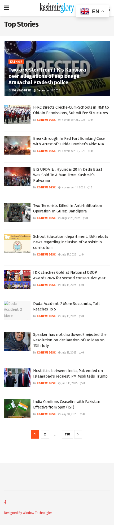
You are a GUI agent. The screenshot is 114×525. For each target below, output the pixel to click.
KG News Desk (21, 90)
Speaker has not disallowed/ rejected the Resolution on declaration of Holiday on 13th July (70, 340)
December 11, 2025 (48, 90)
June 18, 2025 (69, 383)
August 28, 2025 (70, 218)
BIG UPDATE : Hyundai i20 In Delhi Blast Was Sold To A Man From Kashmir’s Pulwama (67, 175)
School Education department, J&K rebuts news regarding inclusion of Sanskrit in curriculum (70, 242)
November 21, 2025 (73, 120)
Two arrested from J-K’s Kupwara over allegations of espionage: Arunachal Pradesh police (47, 76)
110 (67, 434)
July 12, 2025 (68, 352)
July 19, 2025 (68, 254)
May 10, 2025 (69, 414)
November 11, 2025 (73, 187)
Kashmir (16, 61)
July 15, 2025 (68, 285)
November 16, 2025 (73, 151)
